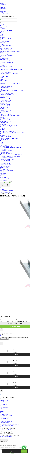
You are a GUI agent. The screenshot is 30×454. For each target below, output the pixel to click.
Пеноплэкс (3, 85)
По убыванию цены (14, 337)
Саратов (2, 24)
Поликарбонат (4, 87)
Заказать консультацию (15, 323)
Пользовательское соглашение (7, 443)
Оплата (2, 6)
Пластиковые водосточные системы (11, 69)
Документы (3, 8)
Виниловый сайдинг (6, 55)
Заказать (2, 336)
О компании (3, 4)
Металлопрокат (4, 71)
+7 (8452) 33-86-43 (4, 14)
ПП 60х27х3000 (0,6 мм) (15, 368)
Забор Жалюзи (4, 59)
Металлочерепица (5, 45)
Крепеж (2, 97)
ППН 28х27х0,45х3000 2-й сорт (15, 357)
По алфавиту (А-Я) (23, 337)
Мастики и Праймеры (7, 106)
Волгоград (3, 26)
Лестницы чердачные (7, 94)
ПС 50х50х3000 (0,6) (15, 379)
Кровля (2, 44)
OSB (1, 78)
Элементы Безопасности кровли (10, 92)
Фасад (2, 52)
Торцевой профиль (6, 89)
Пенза (2, 31)
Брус (1, 79)
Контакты (2, 10)
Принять (24, 450)
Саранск (2, 28)
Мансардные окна (5, 96)
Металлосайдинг (5, 54)
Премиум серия (5, 101)
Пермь (2, 33)
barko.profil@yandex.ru (7, 436)
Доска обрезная (5, 76)
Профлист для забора (6, 62)
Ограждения (4, 58)
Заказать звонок (8, 16)
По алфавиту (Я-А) (4, 338)
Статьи (1, 12)
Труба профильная (6, 72)
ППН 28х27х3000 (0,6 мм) (15, 346)
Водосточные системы (7, 66)
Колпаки (2, 65)
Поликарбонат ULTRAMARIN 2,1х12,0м (11, 90)
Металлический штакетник (8, 61)
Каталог (2, 3)
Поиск (10, 179)
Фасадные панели (5, 56)
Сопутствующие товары (7, 93)
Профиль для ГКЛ (5, 99)
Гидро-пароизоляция (6, 86)
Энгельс (2, 37)
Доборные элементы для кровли (10, 51)
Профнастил (4, 47)
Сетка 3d (2, 64)
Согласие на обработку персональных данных (11, 447)
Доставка (2, 7)
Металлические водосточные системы (12, 68)
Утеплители (3, 80)
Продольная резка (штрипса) (9, 73)
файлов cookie (13, 452)
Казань (2, 35)
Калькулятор (3, 11)
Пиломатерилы (4, 75)
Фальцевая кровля (6, 48)
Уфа (1, 27)
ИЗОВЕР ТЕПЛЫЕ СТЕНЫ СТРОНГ (10, 83)
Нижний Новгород (6, 30)
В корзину (15, 352)
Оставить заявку (5, 41)
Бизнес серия (4, 103)
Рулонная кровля (5, 100)
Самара (2, 34)
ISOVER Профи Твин (6, 82)
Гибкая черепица (5, 49)
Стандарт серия (5, 104)
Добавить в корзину (15, 326)
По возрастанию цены (5, 337)
